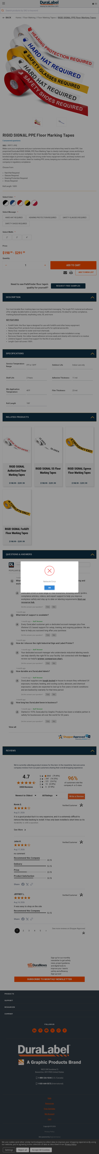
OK (49, 587)
